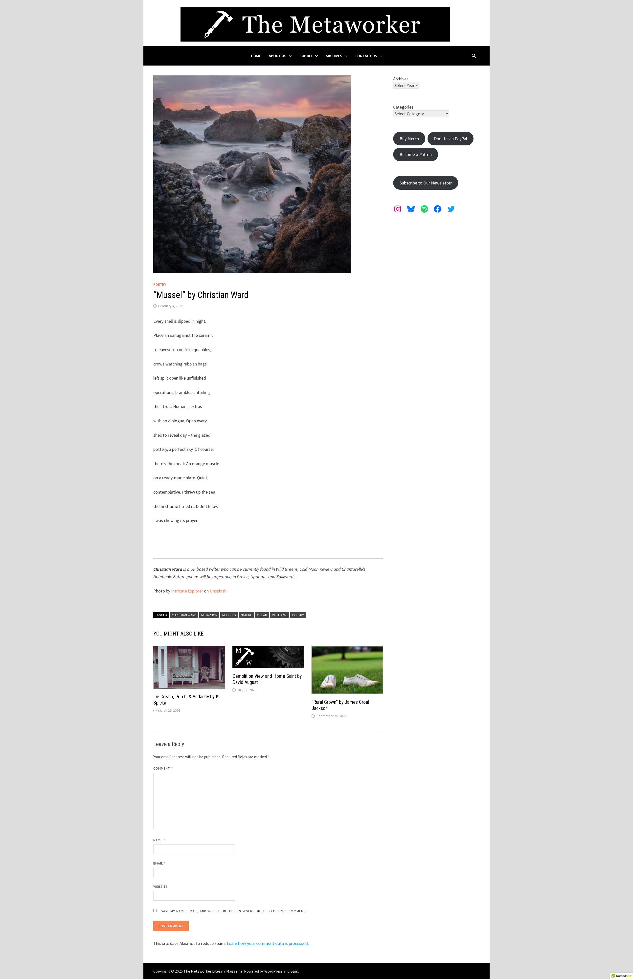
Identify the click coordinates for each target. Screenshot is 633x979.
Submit (306, 55)
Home (256, 55)
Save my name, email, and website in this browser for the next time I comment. (233, 911)
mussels (229, 615)
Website (160, 886)
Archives (334, 55)
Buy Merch (409, 138)
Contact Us (366, 55)
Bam (294, 971)
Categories (403, 107)
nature (246, 615)
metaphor (209, 615)
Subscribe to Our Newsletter (426, 183)
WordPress (273, 971)
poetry (298, 615)
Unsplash (218, 591)
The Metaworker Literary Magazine (213, 971)
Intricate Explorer (187, 591)
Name (159, 840)
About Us (277, 55)
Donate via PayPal (450, 138)
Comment (163, 768)
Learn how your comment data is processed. (268, 943)
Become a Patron (416, 154)
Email (159, 863)
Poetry (159, 284)
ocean (262, 615)
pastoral (279, 615)
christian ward (184, 615)
